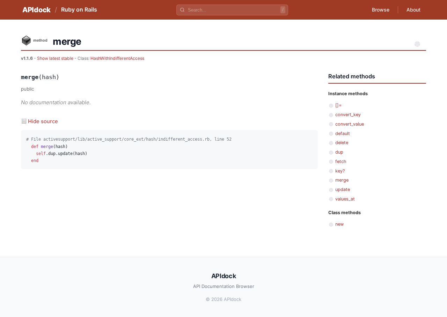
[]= (338, 105)
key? (340, 171)
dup (339, 152)
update (342, 189)
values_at (345, 199)
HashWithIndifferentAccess (117, 58)
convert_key (348, 114)
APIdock (36, 10)
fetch (340, 161)
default (342, 133)
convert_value (349, 124)
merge (342, 180)
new (339, 224)
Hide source (43, 121)
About (413, 10)
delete (341, 142)
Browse (380, 10)
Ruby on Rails (79, 9)
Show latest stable (55, 58)
